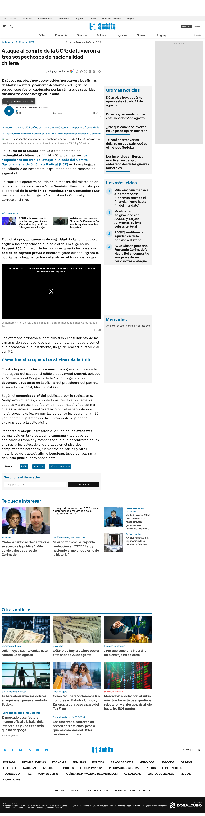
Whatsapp (46, 750)
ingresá (197, 26)
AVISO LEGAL (132, 773)
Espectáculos (172, 768)
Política (101, 35)
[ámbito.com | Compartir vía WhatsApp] (77, 71)
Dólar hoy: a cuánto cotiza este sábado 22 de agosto (125, 116)
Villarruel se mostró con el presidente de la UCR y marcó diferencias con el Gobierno (53, 133)
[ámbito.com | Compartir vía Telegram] (94, 71)
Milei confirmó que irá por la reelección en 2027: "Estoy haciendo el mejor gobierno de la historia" (76, 548)
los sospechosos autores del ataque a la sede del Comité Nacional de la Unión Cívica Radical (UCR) (45, 159)
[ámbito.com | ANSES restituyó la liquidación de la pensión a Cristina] (113, 542)
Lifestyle (10, 768)
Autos (151, 768)
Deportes (67, 768)
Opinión (141, 35)
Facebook (13, 750)
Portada (9, 762)
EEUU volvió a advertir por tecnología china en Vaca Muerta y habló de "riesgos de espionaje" (33, 222)
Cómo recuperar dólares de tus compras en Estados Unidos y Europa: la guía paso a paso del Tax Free (76, 702)
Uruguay (161, 35)
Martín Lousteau (60, 466)
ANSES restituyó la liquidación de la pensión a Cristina (128, 236)
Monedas (110, 326)
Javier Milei (63, 18)
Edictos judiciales (160, 773)
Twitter (4, 750)
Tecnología (11, 773)
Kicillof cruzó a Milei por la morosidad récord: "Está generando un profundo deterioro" (138, 522)
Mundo (48, 768)
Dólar (42, 35)
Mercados (27, 18)
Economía (61, 35)
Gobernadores (45, 18)
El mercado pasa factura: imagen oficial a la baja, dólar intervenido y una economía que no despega (23, 723)
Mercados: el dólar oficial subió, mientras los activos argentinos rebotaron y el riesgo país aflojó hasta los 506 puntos (128, 702)
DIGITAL (67, 790)
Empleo (130, 18)
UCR (32, 42)
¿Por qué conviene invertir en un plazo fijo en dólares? (126, 129)
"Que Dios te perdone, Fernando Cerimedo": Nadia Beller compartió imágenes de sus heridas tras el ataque (131, 253)
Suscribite (84, 484)
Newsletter (197, 35)
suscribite (187, 26)
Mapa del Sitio (48, 773)
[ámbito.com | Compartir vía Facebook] (81, 71)
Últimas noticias (34, 762)
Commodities (133, 326)
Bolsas (121, 326)
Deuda (93, 18)
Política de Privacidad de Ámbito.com (91, 773)
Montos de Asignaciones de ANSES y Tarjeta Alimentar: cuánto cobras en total (127, 219)
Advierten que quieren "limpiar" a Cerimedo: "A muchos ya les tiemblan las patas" (84, 222)
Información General (124, 768)
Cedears (146, 326)
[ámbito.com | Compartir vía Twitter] (85, 71)
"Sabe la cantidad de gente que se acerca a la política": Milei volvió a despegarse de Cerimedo (25, 548)
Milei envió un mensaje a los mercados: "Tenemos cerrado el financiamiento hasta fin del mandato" (131, 197)
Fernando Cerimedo (111, 18)
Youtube (37, 750)
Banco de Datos (122, 762)
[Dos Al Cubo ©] (186, 805)
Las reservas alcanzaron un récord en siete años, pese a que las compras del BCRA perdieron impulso (74, 728)
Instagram (20, 750)
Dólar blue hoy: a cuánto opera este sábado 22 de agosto (124, 101)
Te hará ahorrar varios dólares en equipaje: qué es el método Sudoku (126, 144)
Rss (29, 773)
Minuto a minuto (115, 691)
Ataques (39, 466)
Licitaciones (11, 779)
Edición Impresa (91, 768)
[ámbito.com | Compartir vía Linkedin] (89, 71)
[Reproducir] (9, 111)
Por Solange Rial (10, 735)
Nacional (30, 768)
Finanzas (82, 35)
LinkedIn (29, 750)
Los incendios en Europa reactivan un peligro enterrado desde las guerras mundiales (127, 162)
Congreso (79, 18)
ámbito (6, 42)
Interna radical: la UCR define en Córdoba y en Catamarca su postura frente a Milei (52, 127)
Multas (185, 773)
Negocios (121, 35)
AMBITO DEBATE (133, 790)
